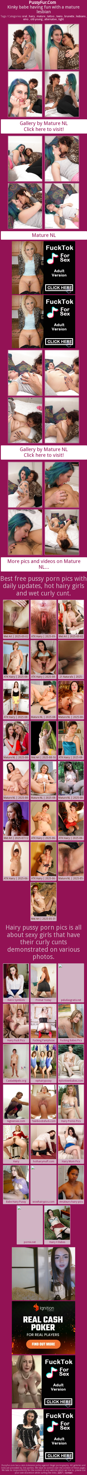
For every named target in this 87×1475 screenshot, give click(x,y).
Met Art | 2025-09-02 (16, 636)
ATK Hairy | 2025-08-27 (16, 677)
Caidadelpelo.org (16, 1080)
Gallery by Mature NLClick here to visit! (44, 126)
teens (59, 16)
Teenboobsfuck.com (44, 1121)
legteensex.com (16, 1121)
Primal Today (43, 1000)
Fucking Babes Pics (71, 1040)
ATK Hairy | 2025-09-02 (43, 637)
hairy (32, 16)
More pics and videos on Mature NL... (43, 564)
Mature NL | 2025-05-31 (71, 879)
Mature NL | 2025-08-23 (43, 717)
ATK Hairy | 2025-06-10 (43, 838)
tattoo (50, 16)
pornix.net (30, 1242)
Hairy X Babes (57, 1242)
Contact (68, 1473)
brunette (69, 16)
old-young (36, 19)
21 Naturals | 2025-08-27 (71, 677)
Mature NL (44, 235)
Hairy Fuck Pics (16, 1040)
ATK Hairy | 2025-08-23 (16, 717)
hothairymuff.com (43, 1161)
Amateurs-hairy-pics (71, 1201)
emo (26, 19)
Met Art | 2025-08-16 (43, 757)
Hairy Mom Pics (71, 1161)
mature (41, 16)
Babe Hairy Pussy (16, 1201)
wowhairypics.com (43, 1201)
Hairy (16, 1161)
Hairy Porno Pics (71, 1121)
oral (24, 16)
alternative (50, 19)
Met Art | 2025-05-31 (43, 918)
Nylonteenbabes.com (71, 1080)
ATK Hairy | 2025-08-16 (71, 758)
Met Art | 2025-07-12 (16, 838)
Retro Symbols (16, 1000)
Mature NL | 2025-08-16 (16, 758)
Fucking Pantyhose (43, 1040)
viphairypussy (43, 1080)
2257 (60, 1473)
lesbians (81, 16)
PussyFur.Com (42, 2)
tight (61, 19)
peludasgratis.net (71, 1000)
